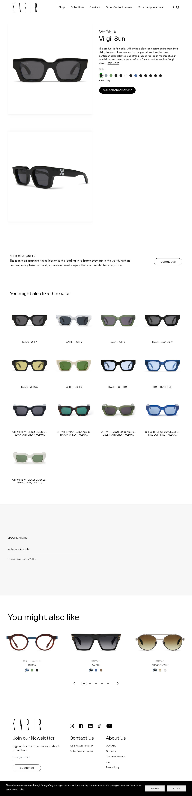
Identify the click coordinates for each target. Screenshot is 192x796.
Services (95, 7)
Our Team (111, 751)
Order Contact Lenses (119, 7)
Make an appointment (151, 7)
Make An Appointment (117, 90)
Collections (77, 7)
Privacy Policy (18, 789)
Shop (61, 7)
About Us (116, 738)
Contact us (168, 261)
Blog (108, 761)
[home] (24, 7)
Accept (176, 788)
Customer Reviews (115, 756)
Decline (155, 788)
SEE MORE (113, 63)
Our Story (111, 745)
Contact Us (82, 738)
